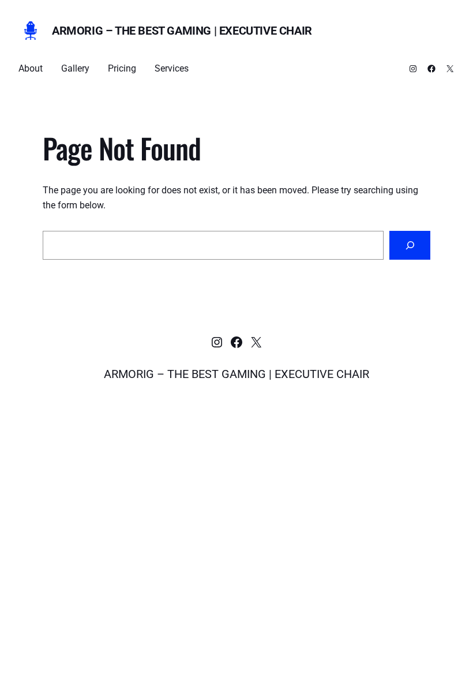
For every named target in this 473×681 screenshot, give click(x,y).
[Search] (409, 245)
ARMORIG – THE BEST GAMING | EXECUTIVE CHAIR (182, 31)
